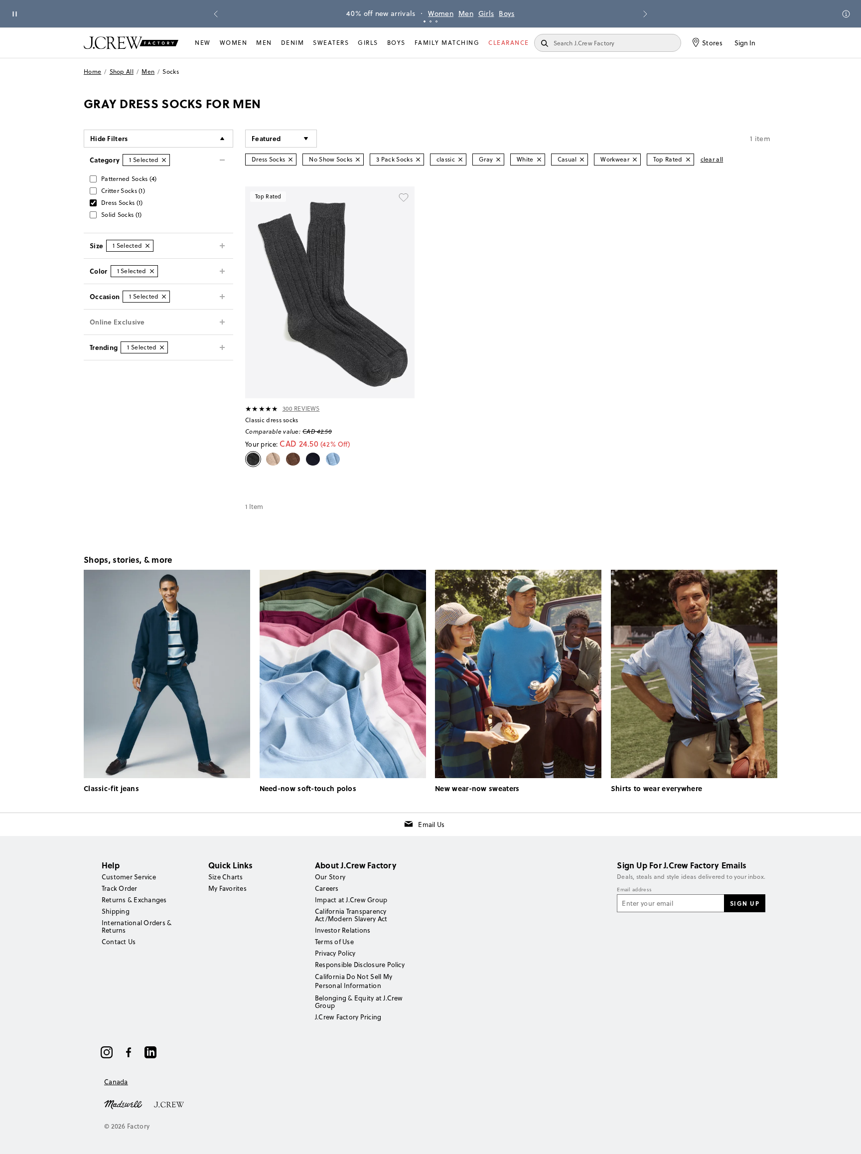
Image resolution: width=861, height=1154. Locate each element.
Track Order (120, 888)
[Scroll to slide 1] (425, 21)
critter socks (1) (123, 190)
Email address (634, 890)
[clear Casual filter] (581, 159)
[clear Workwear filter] (634, 159)
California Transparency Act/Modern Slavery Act (351, 915)
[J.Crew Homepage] (131, 42)
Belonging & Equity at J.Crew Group (359, 1001)
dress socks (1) (122, 202)
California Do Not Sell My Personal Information (354, 981)
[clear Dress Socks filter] (290, 159)
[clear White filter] (539, 159)
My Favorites (227, 888)
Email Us (431, 824)
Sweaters (331, 42)
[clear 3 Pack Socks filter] (418, 159)
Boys (506, 13)
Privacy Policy (335, 953)
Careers (327, 888)
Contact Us (119, 941)
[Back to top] (844, 1137)
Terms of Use (334, 941)
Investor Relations (342, 930)
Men (465, 13)
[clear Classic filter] (460, 159)
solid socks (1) (121, 214)
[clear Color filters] (151, 271)
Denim (292, 42)
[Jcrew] (169, 1103)
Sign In (744, 42)
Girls (486, 13)
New (203, 42)
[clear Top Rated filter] (688, 159)
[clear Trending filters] (161, 347)
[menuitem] (202, 43)
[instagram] (107, 1052)
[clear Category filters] (163, 160)
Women (440, 13)
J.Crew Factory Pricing (348, 1016)
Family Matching (447, 42)
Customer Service (129, 876)
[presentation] (262, 408)
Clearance (508, 42)
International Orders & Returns (136, 926)
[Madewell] (123, 1103)
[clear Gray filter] (498, 159)
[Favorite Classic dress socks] (404, 197)
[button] (281, 139)
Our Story (330, 876)
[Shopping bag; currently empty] (772, 43)
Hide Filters (109, 138)
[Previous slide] (215, 13)
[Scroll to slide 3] (436, 21)
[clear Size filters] (147, 245)
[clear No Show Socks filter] (357, 159)
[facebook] (129, 1052)
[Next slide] (645, 13)
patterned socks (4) (129, 178)
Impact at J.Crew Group (351, 899)
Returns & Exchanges (134, 899)
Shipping (116, 911)
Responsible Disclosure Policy (360, 964)
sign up (745, 903)
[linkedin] (150, 1052)
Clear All (712, 159)
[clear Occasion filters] (163, 296)
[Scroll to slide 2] (430, 21)
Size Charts (225, 876)
